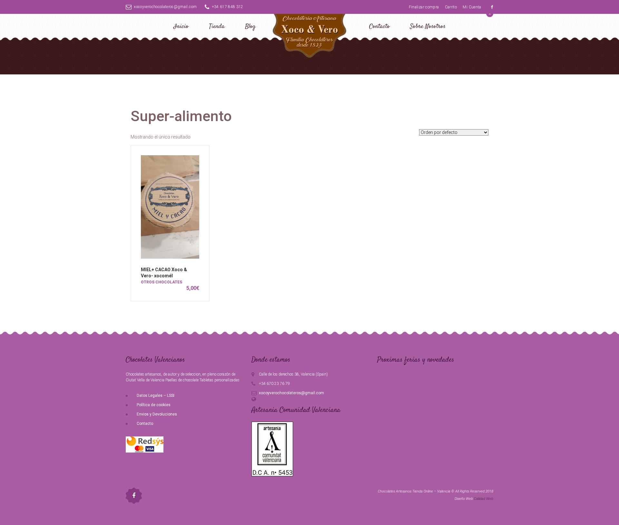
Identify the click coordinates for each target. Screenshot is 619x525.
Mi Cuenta (472, 7)
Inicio (181, 26)
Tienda (217, 26)
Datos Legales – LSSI (155, 395)
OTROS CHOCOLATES (161, 282)
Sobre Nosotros (428, 26)
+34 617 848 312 (227, 7)
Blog (250, 26)
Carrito (451, 7)
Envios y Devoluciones (157, 414)
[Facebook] (492, 7)
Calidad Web (483, 499)
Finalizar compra (424, 7)
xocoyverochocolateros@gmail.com (165, 7)
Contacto (379, 26)
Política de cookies (154, 405)
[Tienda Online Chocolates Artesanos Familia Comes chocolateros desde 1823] (309, 35)
